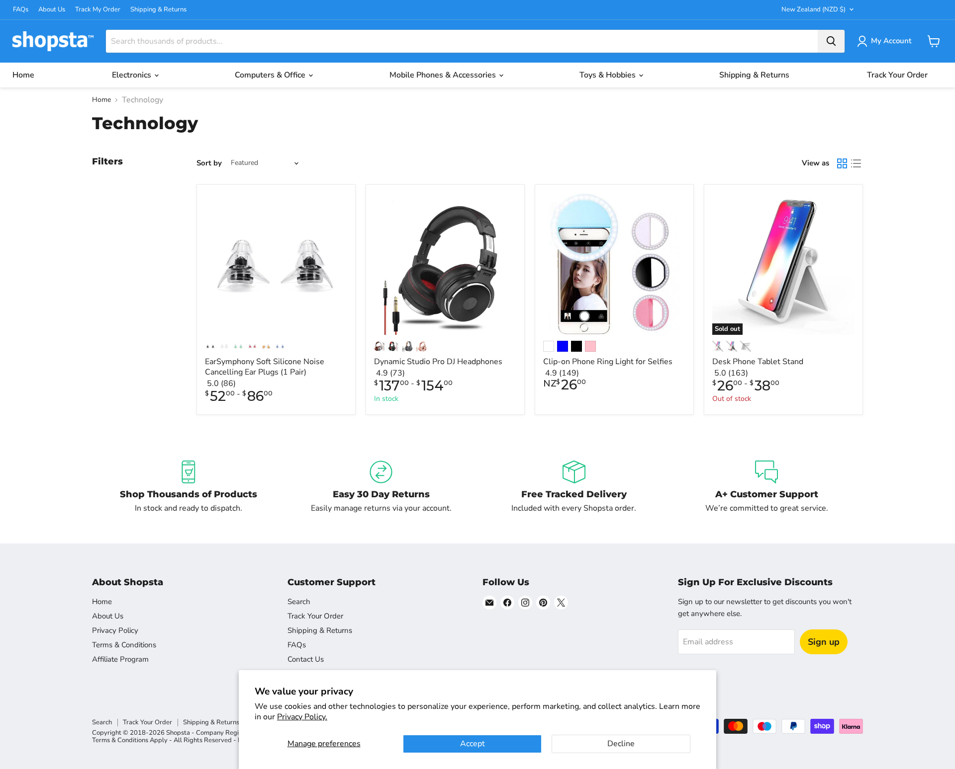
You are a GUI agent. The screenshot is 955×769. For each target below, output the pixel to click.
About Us (51, 9)
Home (23, 75)
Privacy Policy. (302, 716)
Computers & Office (271, 75)
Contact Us (305, 659)
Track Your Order (897, 75)
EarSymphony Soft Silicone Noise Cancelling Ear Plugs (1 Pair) (264, 367)
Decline (621, 743)
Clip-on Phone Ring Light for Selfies (607, 361)
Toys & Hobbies (608, 75)
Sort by (209, 163)
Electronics (132, 75)
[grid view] (842, 163)
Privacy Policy (115, 630)
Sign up (824, 642)
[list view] (856, 163)
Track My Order (97, 9)
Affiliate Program (120, 659)
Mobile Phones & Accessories (443, 75)
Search (298, 602)
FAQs (20, 9)
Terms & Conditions (124, 645)
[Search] (831, 41)
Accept (472, 743)
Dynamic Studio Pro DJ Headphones (438, 361)
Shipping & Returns (158, 9)
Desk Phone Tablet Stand (757, 361)
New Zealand (813, 9)
